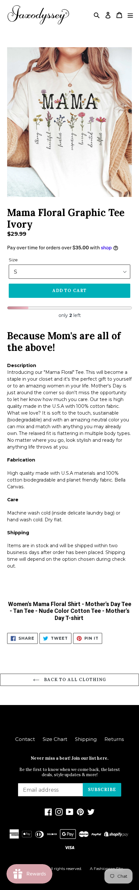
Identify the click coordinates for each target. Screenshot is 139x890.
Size (13, 259)
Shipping (86, 739)
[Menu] (130, 15)
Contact (25, 739)
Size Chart (55, 739)
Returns (114, 739)
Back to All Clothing (74, 679)
